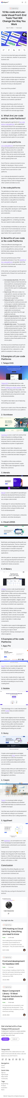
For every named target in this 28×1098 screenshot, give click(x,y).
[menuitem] (14, 1066)
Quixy (13, 755)
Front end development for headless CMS (13, 962)
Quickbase (4, 435)
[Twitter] (2, 1059)
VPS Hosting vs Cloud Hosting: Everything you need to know (12, 931)
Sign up (15, 1039)
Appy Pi (3, 666)
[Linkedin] (9, 1059)
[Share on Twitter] (3, 50)
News (2, 1090)
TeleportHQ (4, 383)
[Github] (6, 1059)
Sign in (5, 1039)
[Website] (8, 913)
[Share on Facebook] (8, 50)
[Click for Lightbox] (14, 373)
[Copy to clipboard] (24, 50)
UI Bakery (4, 589)
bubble (7, 711)
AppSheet (7, 841)
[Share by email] (19, 50)
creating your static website (13, 387)
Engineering (14, 8)
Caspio (3, 800)
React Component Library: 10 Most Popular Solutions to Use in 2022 (12, 994)
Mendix (3, 493)
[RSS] (23, 1059)
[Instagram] (19, 1059)
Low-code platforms (7, 146)
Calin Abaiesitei (9, 911)
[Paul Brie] (24, 950)
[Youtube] (16, 1059)
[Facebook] (13, 1059)
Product (3, 1085)
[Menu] (22, 2)
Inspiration (4, 1087)
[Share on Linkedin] (14, 50)
